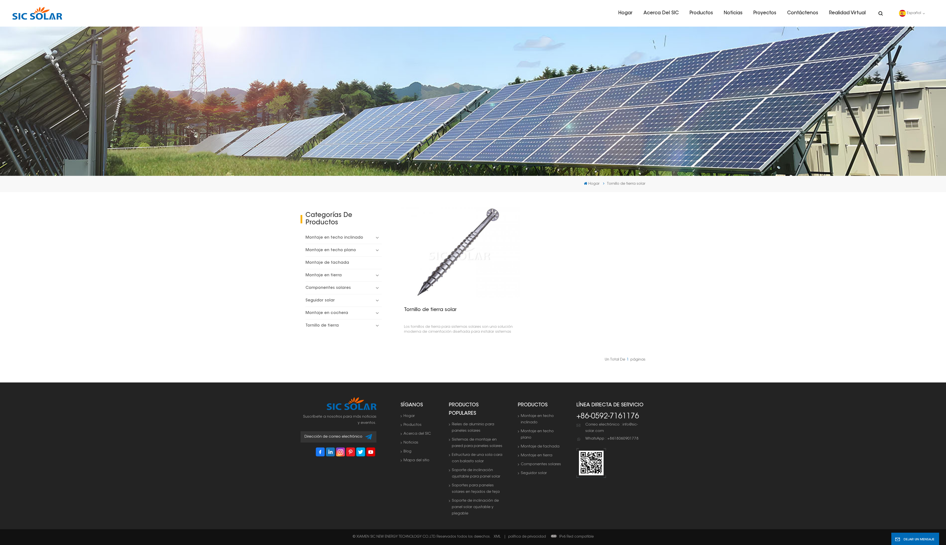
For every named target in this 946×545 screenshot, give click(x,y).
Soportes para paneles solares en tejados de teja (476, 489)
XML (497, 537)
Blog (407, 451)
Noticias (733, 13)
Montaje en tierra (323, 275)
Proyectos (764, 13)
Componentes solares (328, 288)
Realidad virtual (847, 13)
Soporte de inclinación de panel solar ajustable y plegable (475, 507)
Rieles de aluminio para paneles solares (473, 428)
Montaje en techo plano (330, 250)
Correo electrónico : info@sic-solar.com (611, 428)
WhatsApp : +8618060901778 (612, 439)
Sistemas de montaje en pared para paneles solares (477, 443)
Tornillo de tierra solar (430, 309)
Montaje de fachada (327, 263)
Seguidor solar (320, 300)
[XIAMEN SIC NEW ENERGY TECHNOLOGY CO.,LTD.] (37, 13)
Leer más (458, 252)
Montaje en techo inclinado (334, 238)
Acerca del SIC (661, 13)
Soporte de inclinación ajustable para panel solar (476, 473)
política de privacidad (527, 537)
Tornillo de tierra (322, 326)
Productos (701, 13)
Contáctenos (802, 13)
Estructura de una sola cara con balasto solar (477, 458)
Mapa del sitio (416, 460)
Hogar (625, 13)
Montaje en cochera (326, 313)
